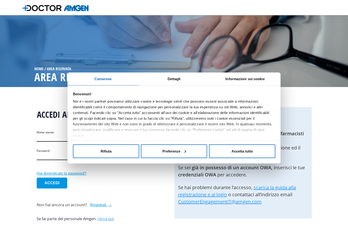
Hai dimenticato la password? (61, 173)
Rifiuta (106, 151)
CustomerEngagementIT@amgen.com (220, 201)
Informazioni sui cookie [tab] (244, 79)
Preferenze (171, 151)
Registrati (98, 205)
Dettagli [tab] (174, 79)
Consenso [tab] (103, 79)
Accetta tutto (242, 151)
